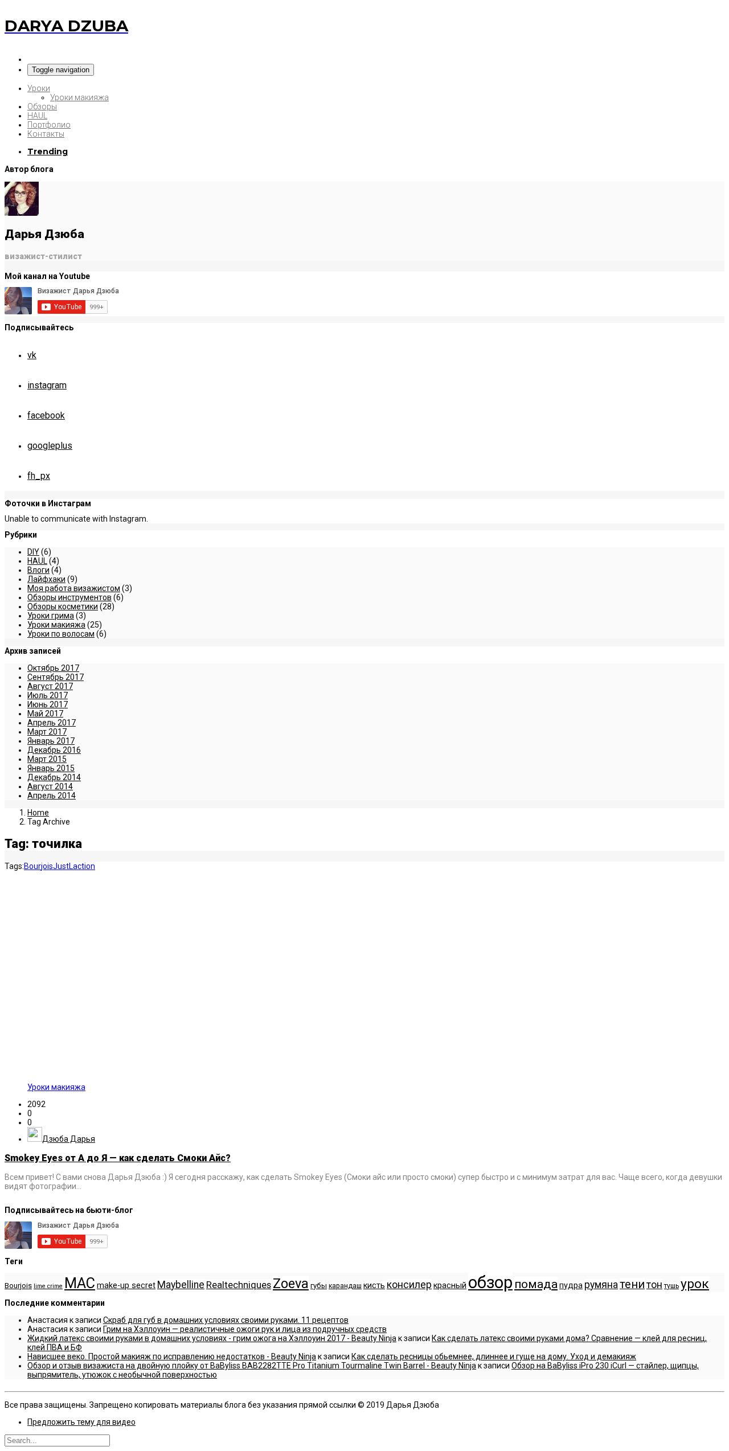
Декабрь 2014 (54, 777)
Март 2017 (47, 731)
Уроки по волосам (61, 633)
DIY (33, 551)
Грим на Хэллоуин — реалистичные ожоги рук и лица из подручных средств (245, 1329)
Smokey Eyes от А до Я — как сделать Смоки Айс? (118, 1158)
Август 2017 (50, 686)
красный (449, 1285)
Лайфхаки (46, 579)
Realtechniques (238, 1285)
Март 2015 (47, 759)
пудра (571, 1285)
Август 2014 (50, 786)
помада (536, 1284)
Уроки (38, 88)
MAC (79, 1283)
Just (61, 866)
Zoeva (291, 1284)
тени (632, 1284)
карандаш (345, 1286)
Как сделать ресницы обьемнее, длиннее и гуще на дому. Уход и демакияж (493, 1356)
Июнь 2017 (47, 704)
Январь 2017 (51, 740)
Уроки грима (50, 615)
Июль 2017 (47, 695)
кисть (374, 1285)
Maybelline (180, 1284)
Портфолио (49, 124)
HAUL (37, 115)
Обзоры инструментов (69, 597)
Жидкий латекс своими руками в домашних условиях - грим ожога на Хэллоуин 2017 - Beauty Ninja (211, 1338)
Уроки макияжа (79, 97)
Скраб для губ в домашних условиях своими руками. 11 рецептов (226, 1320)
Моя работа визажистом (73, 588)
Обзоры (42, 106)
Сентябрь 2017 (55, 677)
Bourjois (38, 866)
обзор (490, 1282)
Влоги (38, 570)
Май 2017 (45, 713)
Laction (82, 866)
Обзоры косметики (62, 606)
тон (654, 1284)
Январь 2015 (51, 768)
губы (318, 1285)
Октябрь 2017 (53, 668)
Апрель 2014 (51, 795)
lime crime (48, 1286)
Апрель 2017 (51, 722)
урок (695, 1284)
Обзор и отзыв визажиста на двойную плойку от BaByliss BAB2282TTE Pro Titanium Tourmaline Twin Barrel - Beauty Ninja (251, 1365)
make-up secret (126, 1285)
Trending (47, 151)
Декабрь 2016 (54, 750)
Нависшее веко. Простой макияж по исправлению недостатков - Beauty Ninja (171, 1356)
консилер (409, 1284)
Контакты (45, 133)
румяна (601, 1284)
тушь (671, 1286)
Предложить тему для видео (81, 1422)
